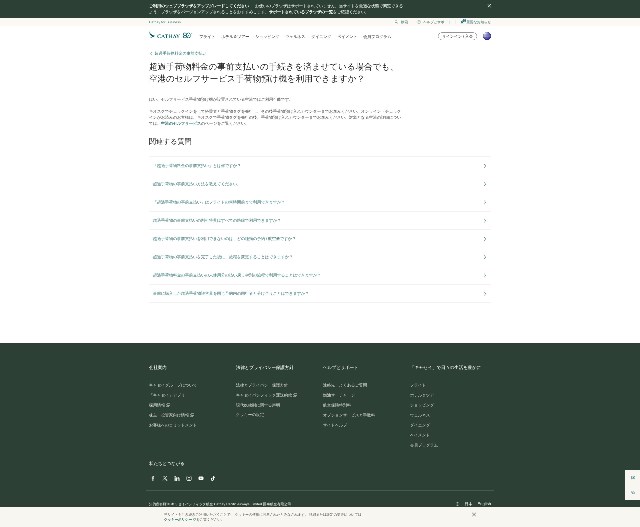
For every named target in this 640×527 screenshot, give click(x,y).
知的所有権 (157, 504)
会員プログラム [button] (377, 36)
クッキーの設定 (250, 414)
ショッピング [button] (267, 36)
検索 (404, 22)
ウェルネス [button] (295, 36)
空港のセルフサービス (181, 123)
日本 (468, 504)
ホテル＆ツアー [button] (235, 36)
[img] (489, 6)
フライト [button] (207, 36)
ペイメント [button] (347, 36)
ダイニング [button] (321, 36)
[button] (474, 514)
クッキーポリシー (178, 520)
